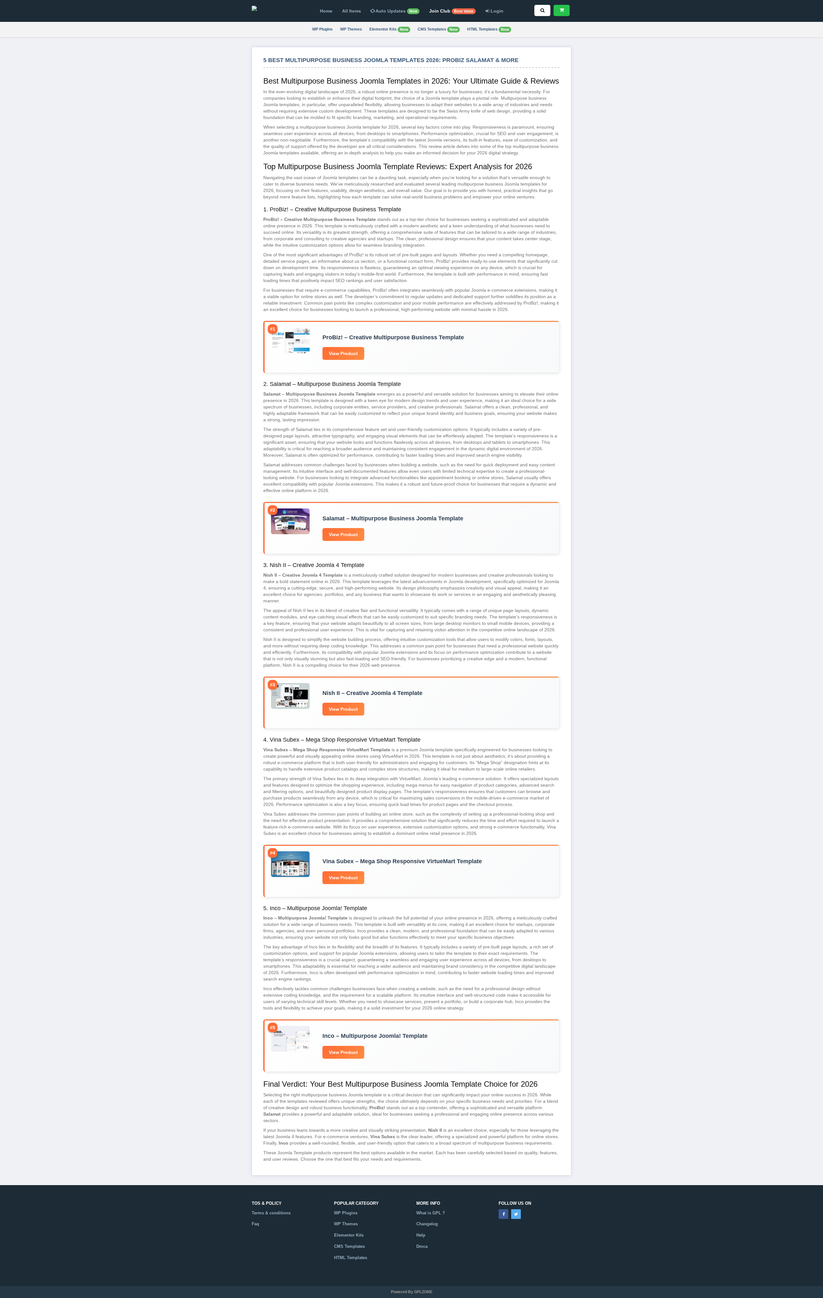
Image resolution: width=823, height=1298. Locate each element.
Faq (255, 1223)
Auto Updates (396, 11)
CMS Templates (437, 29)
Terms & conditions (271, 1213)
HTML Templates (488, 29)
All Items (351, 11)
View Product (343, 353)
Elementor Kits (388, 29)
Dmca (422, 1246)
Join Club (451, 11)
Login (496, 11)
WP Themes (351, 29)
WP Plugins (322, 29)
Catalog (341, 1268)
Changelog (427, 1223)
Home (326, 11)
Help (420, 1235)
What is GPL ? (430, 1213)
